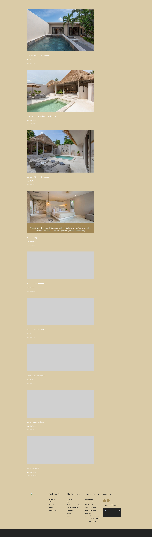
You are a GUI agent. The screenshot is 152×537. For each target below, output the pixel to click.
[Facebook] (104, 500)
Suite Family (32, 237)
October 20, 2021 (31, 63)
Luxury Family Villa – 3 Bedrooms (41, 116)
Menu (35, 9)
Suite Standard (33, 468)
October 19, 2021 (31, 124)
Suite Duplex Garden (35, 329)
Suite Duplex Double (35, 283)
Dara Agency (76, 533)
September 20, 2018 (32, 475)
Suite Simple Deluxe (35, 422)
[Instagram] (108, 500)
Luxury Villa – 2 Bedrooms (38, 177)
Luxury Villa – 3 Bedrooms (38, 56)
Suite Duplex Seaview (36, 376)
